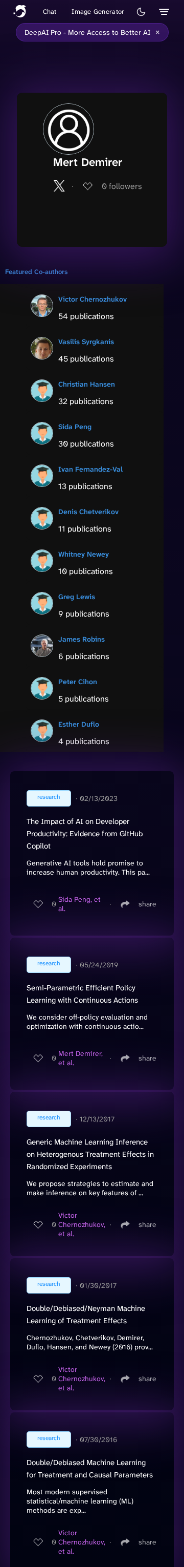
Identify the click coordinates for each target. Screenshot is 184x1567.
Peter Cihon (77, 681)
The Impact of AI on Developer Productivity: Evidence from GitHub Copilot (85, 833)
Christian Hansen (86, 384)
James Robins (81, 639)
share (147, 903)
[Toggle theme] (141, 12)
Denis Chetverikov (88, 511)
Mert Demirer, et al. (80, 1058)
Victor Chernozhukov (92, 299)
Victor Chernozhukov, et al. (81, 1224)
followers (122, 186)
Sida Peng (74, 426)
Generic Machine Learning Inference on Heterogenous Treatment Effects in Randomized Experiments (90, 1154)
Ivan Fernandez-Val (90, 469)
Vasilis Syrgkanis (86, 341)
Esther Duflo (78, 724)
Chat (50, 11)
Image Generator (98, 11)
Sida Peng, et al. (79, 904)
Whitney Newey (83, 554)
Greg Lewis (76, 596)
